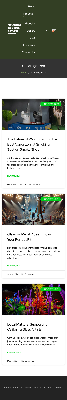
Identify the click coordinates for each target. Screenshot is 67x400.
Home (24, 72)
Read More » (14, 176)
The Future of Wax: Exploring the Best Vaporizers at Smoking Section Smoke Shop (32, 144)
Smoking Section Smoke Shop (14, 29)
